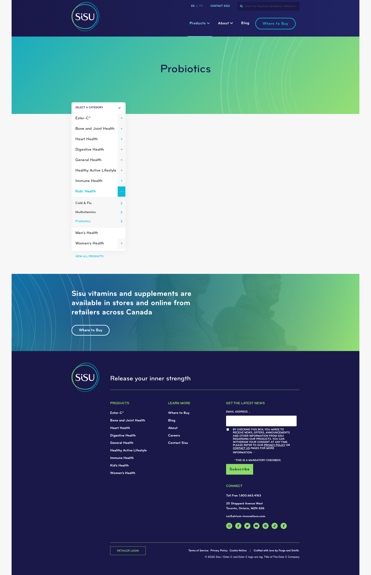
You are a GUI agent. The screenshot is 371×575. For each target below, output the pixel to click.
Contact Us (124, 310)
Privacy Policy (147, 307)
